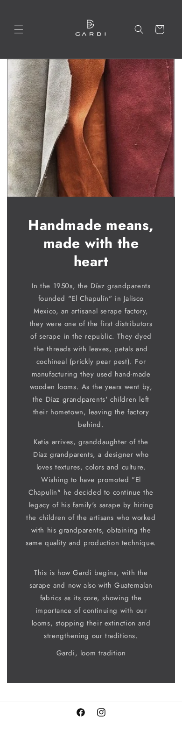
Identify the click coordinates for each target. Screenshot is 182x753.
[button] (18, 29)
